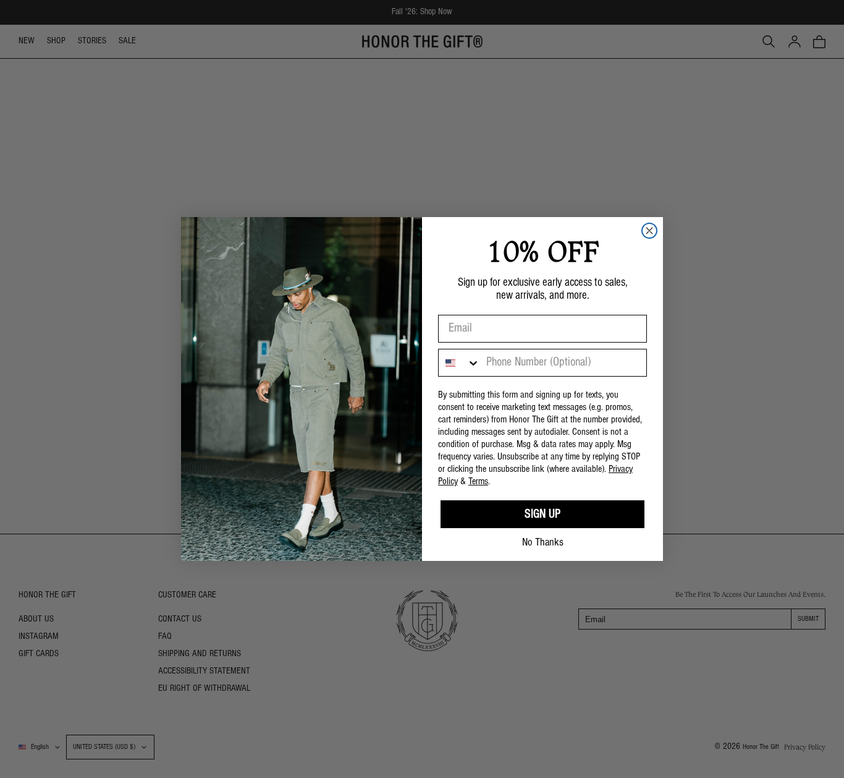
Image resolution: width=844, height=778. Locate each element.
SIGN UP (542, 514)
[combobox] (459, 362)
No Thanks (542, 542)
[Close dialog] (649, 230)
